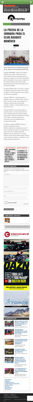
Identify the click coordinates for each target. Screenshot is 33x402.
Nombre (6, 186)
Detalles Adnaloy (9, 385)
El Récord (13, 395)
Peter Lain (7, 386)
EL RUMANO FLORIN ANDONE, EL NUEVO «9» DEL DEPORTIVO (21, 351)
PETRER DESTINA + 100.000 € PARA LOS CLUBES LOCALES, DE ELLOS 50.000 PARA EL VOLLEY (20, 360)
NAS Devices (8, 389)
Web (5, 195)
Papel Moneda (8, 379)
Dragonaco (7, 381)
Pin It (14, 47)
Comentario (7, 174)
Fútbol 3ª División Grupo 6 (9, 5)
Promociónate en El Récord (11, 397)
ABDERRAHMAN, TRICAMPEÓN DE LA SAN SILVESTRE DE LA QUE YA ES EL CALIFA (21, 331)
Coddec (12, 399)
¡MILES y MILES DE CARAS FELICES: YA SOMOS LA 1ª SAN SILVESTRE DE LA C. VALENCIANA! (21, 323)
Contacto (6, 395)
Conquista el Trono (9, 382)
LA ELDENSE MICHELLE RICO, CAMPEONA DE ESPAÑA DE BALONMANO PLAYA (21, 370)
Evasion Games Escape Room (12, 383)
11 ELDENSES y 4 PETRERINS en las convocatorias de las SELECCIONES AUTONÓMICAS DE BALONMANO (22, 155)
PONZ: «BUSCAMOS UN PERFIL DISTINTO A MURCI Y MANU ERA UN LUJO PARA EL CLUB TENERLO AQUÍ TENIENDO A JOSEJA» (10, 155)
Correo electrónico (9, 191)
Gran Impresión (8, 387)
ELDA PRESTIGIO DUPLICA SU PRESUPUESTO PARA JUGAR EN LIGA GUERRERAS (21, 341)
